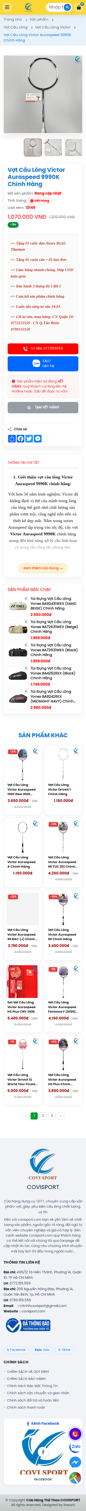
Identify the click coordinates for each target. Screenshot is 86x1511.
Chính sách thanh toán (26, 1407)
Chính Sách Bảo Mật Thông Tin (32, 1386)
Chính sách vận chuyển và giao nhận (38, 1393)
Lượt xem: (16, 208)
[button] (33, 147)
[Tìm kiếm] (67, 7)
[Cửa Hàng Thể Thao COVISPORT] (28, 7)
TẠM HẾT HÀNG (47, 407)
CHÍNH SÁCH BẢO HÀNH (26, 1379)
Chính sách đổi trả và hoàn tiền (33, 1400)
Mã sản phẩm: (20, 194)
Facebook (43, 1479)
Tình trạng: (17, 201)
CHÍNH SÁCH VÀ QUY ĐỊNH (28, 1372)
